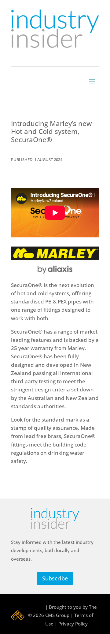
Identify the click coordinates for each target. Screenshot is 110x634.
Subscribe (55, 578)
